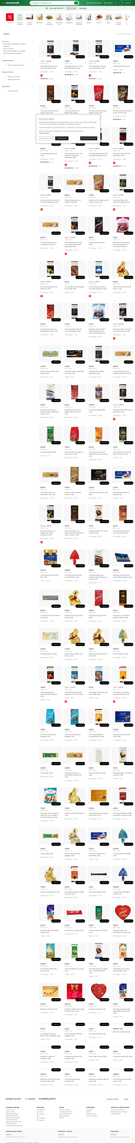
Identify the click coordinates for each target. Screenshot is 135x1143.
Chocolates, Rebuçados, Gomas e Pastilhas (14, 45)
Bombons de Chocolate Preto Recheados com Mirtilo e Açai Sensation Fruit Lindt (97, 336)
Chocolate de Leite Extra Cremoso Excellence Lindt (98, 290)
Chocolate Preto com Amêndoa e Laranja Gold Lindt (73, 804)
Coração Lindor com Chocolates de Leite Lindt (121, 967)
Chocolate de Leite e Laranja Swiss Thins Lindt (98, 845)
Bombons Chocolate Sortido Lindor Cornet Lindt (99, 201)
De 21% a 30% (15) (13, 91)
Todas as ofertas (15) (13, 79)
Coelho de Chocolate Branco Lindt (74, 845)
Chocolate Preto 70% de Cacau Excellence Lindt (97, 67)
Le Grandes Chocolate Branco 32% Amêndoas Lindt (50, 1093)
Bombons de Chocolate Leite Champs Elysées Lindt (122, 595)
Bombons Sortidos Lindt (48, 1050)
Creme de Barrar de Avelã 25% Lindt (49, 595)
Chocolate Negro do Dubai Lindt (98, 967)
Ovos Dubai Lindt (46, 802)
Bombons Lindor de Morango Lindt (47, 1134)
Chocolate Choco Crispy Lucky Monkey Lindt (121, 1008)
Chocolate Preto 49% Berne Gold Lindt (50, 636)
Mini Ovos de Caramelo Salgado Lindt (48, 762)
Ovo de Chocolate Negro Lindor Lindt (121, 929)
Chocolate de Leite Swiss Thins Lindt (121, 762)
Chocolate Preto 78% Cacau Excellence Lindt (122, 420)
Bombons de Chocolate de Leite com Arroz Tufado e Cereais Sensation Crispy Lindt (49, 846)
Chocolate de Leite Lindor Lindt (97, 636)
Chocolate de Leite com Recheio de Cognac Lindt (49, 335)
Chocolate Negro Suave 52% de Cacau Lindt (74, 379)
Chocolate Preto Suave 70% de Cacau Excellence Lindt (98, 154)
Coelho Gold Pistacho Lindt (49, 928)
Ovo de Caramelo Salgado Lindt (122, 888)
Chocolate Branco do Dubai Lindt (74, 1008)
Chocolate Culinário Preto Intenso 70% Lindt (49, 112)
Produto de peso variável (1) (16, 65)
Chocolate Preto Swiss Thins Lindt (98, 508)
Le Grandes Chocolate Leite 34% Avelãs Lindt (98, 717)
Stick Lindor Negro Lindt (97, 928)
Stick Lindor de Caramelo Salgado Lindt (73, 1093)
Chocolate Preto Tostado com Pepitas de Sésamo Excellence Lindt (73, 247)
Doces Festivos (8, 48)
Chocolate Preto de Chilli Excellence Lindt (121, 154)
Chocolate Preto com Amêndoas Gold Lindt (47, 508)
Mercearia (5, 41)
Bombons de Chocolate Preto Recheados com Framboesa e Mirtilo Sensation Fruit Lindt (121, 247)
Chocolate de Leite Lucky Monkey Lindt (73, 1134)
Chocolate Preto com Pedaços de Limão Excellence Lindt (47, 549)
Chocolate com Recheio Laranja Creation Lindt (121, 636)
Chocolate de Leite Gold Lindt (48, 154)
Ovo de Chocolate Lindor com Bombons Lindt (73, 595)
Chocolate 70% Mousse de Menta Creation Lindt (122, 465)
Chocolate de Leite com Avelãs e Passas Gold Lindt (122, 379)
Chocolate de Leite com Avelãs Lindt (121, 508)
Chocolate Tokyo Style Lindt (122, 1133)
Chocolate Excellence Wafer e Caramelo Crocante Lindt (122, 845)
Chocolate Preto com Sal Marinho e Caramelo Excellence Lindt (73, 155)
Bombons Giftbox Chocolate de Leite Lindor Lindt (74, 1051)
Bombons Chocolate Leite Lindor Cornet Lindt (98, 112)
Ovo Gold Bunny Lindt (120, 675)
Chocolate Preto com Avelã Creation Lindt (98, 548)
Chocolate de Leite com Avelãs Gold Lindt (73, 201)
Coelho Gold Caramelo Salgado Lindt (72, 888)
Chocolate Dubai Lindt (48, 464)
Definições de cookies (46, 138)
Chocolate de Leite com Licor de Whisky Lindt (121, 548)
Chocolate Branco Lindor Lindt (97, 803)
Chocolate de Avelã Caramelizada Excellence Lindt (48, 718)
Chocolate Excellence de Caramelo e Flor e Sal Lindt (74, 717)
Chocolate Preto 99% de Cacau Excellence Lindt (73, 335)
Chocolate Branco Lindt (48, 675)
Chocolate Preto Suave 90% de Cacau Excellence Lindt (50, 201)
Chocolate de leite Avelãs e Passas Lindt (49, 967)
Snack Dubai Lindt (46, 887)
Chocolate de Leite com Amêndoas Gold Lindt (48, 246)
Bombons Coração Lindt (97, 1050)
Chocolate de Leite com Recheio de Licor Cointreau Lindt (98, 466)
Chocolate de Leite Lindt (121, 66)
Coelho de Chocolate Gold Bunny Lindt (122, 290)
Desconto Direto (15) (14, 76)
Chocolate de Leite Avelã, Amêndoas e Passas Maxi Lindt (121, 1052)
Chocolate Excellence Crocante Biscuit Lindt (96, 762)
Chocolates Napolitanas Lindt (97, 420)
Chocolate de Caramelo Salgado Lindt (73, 762)
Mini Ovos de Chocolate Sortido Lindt (73, 508)
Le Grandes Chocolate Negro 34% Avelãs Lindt (74, 290)
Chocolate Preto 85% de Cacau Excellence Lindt (48, 67)
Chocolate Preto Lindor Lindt (97, 246)
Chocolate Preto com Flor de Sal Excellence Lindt (74, 67)
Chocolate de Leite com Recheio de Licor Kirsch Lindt (73, 421)
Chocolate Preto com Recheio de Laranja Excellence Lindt (72, 113)
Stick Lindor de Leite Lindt (98, 1133)
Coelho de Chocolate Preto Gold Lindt (98, 676)
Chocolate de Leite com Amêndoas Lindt (97, 888)
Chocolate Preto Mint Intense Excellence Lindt (121, 201)
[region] (68, 128)
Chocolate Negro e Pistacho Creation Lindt (122, 803)
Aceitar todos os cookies (88, 138)
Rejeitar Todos (61, 138)
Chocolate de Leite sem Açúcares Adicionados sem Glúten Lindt (49, 421)
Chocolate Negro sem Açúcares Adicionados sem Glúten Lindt (98, 596)
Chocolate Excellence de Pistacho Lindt (48, 290)
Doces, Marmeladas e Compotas (14, 51)
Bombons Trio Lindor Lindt (74, 966)
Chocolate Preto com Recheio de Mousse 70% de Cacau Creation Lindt (74, 549)
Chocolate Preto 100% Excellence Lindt (96, 379)
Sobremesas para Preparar (12, 53)
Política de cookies (44, 133)
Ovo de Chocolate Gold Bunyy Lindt (48, 1008)
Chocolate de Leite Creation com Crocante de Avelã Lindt (98, 1009)
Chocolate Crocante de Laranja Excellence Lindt (121, 717)
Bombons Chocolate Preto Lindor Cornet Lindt (122, 112)
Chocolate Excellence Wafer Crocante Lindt (74, 929)
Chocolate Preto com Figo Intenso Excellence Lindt (122, 335)
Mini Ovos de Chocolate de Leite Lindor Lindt (74, 465)
